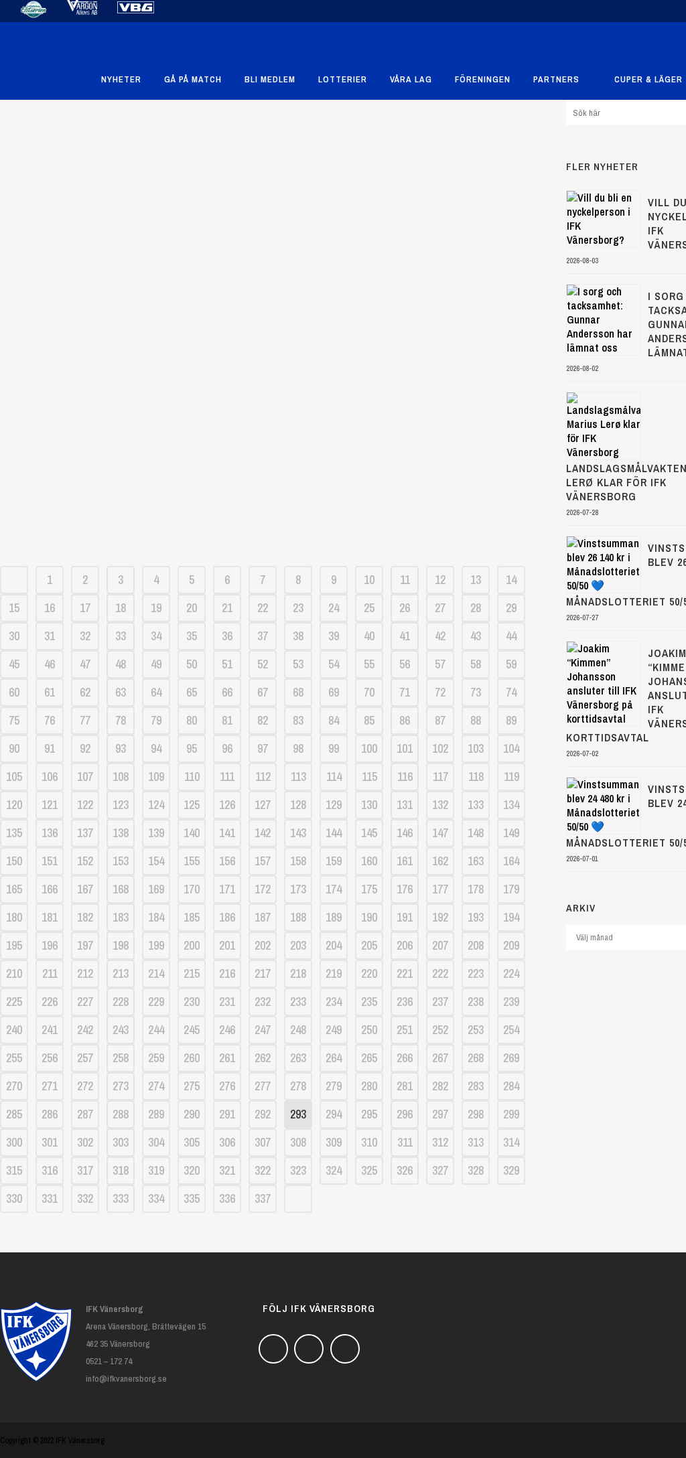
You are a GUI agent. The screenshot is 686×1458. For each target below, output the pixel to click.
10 (369, 579)
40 (369, 636)
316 (50, 1170)
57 (440, 664)
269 (511, 1057)
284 (511, 1086)
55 (369, 664)
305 (192, 1142)
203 (298, 945)
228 (121, 1001)
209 (511, 945)
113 (298, 776)
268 (476, 1057)
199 (156, 945)
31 (49, 636)
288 (121, 1114)
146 (405, 832)
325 (369, 1170)
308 (298, 1142)
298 (476, 1114)
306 (227, 1142)
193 (476, 917)
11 (405, 579)
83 (298, 720)
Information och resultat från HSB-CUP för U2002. (270, 184)
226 (50, 1001)
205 (369, 945)
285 (14, 1114)
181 (50, 917)
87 (440, 720)
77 (85, 720)
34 (156, 636)
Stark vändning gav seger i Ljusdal (269, 312)
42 (440, 636)
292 (263, 1114)
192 (440, 917)
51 (227, 664)
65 (191, 692)
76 (49, 720)
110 (192, 776)
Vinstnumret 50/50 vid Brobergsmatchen (269, 270)
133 (476, 804)
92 (85, 748)
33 (120, 636)
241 (50, 1029)
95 (191, 748)
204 (334, 945)
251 (405, 1029)
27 (440, 607)
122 (85, 804)
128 (298, 804)
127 (263, 804)
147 (440, 832)
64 (156, 692)
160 (369, 861)
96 (227, 748)
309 (334, 1142)
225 (14, 1001)
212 (85, 973)
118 (476, 776)
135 (14, 832)
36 (227, 636)
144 (334, 832)
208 (476, 945)
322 (263, 1170)
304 (156, 1142)
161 (405, 861)
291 (227, 1114)
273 (121, 1086)
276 (227, 1086)
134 (511, 804)
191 (405, 917)
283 (476, 1086)
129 (334, 804)
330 (14, 1198)
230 (192, 1001)
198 (121, 945)
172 (263, 889)
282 (440, 1086)
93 (120, 748)
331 (50, 1198)
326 (405, 1170)
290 (192, 1114)
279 (334, 1086)
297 (440, 1114)
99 (333, 748)
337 (263, 1198)
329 (511, 1170)
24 (333, 607)
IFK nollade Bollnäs (269, 141)
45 (14, 664)
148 (476, 832)
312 (440, 1142)
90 (14, 748)
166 (50, 889)
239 (511, 1001)
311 (405, 1142)
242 (85, 1029)
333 (121, 1198)
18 (120, 607)
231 (227, 1001)
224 (511, 973)
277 (263, 1086)
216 (227, 973)
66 (227, 692)
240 (14, 1029)
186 (227, 917)
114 (334, 776)
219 (334, 973)
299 (511, 1114)
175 (369, 889)
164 (511, 861)
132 (440, 804)
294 (334, 1114)
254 (511, 1029)
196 (50, 945)
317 (85, 1170)
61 (49, 692)
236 (405, 1001)
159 (334, 861)
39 (333, 636)
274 (156, 1086)
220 (369, 973)
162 (440, 861)
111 (227, 776)
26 (404, 607)
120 (14, 804)
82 (262, 720)
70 (369, 692)
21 (227, 607)
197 (85, 945)
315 (14, 1170)
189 (334, 917)
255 (14, 1057)
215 (192, 973)
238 (476, 1001)
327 (440, 1170)
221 (405, 973)
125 (192, 804)
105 (14, 776)
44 (511, 636)
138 (121, 832)
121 (50, 804)
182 (85, 917)
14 (511, 579)
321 (227, 1170)
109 (156, 776)
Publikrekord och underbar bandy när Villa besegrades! (269, 484)
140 (192, 832)
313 (476, 1142)
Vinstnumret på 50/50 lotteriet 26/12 (269, 398)
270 (14, 1086)
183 (121, 917)
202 (263, 945)
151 (50, 861)
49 (156, 664)
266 (405, 1057)
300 (14, 1142)
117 (440, 776)
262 (263, 1057)
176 (405, 889)
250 (369, 1029)
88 (475, 720)
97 (262, 748)
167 (85, 889)
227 (85, 1001)
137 (85, 832)
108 (121, 776)
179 (511, 889)
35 (191, 636)
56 (404, 664)
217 (263, 973)
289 (156, 1114)
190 (369, 917)
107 (85, 776)
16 (49, 607)
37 (262, 636)
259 (156, 1057)
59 (511, 664)
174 (334, 889)
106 (50, 776)
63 (120, 692)
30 (14, 636)
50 (191, 664)
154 (156, 861)
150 (14, 861)
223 (476, 973)
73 (475, 692)
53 (298, 664)
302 (85, 1142)
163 (476, 861)
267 (440, 1057)
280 (369, 1086)
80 (191, 720)
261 (227, 1057)
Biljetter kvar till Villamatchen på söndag (270, 227)
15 (14, 607)
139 (156, 832)
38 (298, 636)
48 (120, 664)
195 (14, 945)
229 (156, 1001)
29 (511, 607)
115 (369, 776)
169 (156, 889)
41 (404, 636)
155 (192, 861)
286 (50, 1114)
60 (14, 692)
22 (262, 607)
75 (14, 720)
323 (298, 1170)
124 (156, 804)
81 (227, 720)
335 (192, 1198)
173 (298, 889)
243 (121, 1029)
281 (405, 1086)
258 (121, 1057)
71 (404, 692)
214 (156, 973)
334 (156, 1198)
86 (404, 720)
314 (511, 1142)
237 (440, 1001)
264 (334, 1057)
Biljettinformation (270, 527)
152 (85, 861)
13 (475, 579)
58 (475, 664)
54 (333, 664)
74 (511, 692)
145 (369, 832)
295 (369, 1114)
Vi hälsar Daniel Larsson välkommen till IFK (269, 441)
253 (476, 1029)
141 (227, 832)
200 (192, 945)
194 (511, 917)
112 (263, 776)
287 (85, 1114)
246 (227, 1029)
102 (440, 748)
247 (263, 1029)
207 (440, 945)
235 (369, 1001)
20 (191, 607)
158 (298, 861)
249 (334, 1029)
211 (50, 973)
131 (405, 804)
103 (476, 748)
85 (369, 720)
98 (298, 748)
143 (298, 832)
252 (440, 1029)
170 (192, 889)
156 (227, 861)
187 (263, 917)
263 (298, 1057)
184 (156, 917)
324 (334, 1170)
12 (440, 579)
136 (50, 832)
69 (333, 692)
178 (476, 889)
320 (192, 1170)
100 (369, 748)
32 (85, 636)
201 (227, 945)
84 (333, 720)
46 (49, 664)
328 (476, 1170)
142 (263, 832)
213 (121, 973)
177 (440, 889)
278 (298, 1086)
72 (440, 692)
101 (405, 748)
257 (85, 1057)
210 (14, 973)
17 (85, 607)
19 (156, 607)
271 (50, 1086)
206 (405, 945)
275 (192, 1086)
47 (85, 664)
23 (298, 607)
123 (121, 804)
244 (156, 1029)
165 (14, 889)
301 (50, 1142)
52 (262, 664)
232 (263, 1001)
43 (475, 636)
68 (298, 692)
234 (334, 1001)
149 (511, 832)
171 (227, 889)
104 (511, 748)
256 (50, 1057)
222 (440, 973)
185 (192, 917)
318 (121, 1170)
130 (369, 804)
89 (511, 720)
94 (156, 748)
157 (263, 861)
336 (227, 1198)
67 (262, 692)
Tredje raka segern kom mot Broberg (269, 355)
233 (298, 1001)
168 (121, 889)
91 (49, 748)
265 (369, 1057)
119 (511, 776)
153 (121, 861)
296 (405, 1114)
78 (120, 720)
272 (85, 1086)
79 (156, 720)
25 (369, 607)
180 (14, 917)
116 (405, 776)
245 (192, 1029)
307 (263, 1142)
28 (475, 607)
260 (192, 1057)
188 (298, 917)
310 (369, 1142)
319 (156, 1170)
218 (298, 973)
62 (85, 692)
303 (121, 1142)
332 (85, 1198)
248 (298, 1029)
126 (227, 804)
